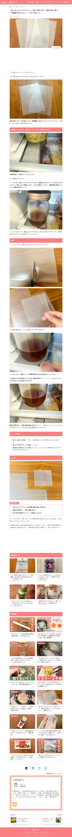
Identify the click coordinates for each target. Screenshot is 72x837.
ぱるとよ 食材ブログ (10, 2)
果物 (32, 2)
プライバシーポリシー (46, 832)
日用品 (36, 2)
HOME (37, 830)
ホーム (23, 832)
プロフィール (58, 2)
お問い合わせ (66, 2)
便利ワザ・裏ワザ (49, 2)
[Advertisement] (36, 61)
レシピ (41, 2)
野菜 (29, 2)
